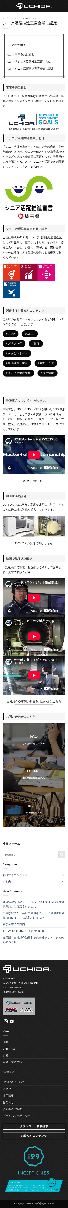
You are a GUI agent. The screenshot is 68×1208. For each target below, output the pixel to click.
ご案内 (7, 881)
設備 (5, 1055)
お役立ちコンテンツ (12, 18)
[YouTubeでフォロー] (12, 1021)
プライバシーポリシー (17, 1115)
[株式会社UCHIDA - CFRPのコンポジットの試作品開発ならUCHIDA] (34, 6)
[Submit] (61, 854)
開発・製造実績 (12, 1061)
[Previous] (4, 525)
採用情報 (8, 1095)
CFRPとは (9, 1048)
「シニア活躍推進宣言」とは (33, 61)
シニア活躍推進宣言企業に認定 (34, 68)
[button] (5, 6)
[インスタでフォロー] (6, 1021)
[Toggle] (63, 875)
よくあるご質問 (12, 1108)
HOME (7, 1041)
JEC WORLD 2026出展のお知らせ (23, 930)
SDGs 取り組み (30, 18)
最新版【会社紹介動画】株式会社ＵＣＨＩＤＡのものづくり (33, 940)
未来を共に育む (24, 54)
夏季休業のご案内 (14, 924)
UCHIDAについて (14, 1082)
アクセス (8, 1088)
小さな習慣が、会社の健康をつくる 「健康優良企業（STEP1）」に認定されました (34, 915)
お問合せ (8, 1102)
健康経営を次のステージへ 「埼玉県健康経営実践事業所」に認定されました (34, 904)
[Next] (63, 525)
